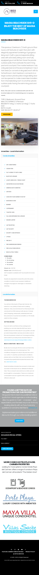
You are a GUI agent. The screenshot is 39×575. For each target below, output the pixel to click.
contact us (32, 408)
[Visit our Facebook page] (15, 550)
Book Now (6, 114)
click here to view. (11, 362)
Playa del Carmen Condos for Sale (12, 551)
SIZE (2, 110)
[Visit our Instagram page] (11, 550)
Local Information (9, 294)
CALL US (7, 2)
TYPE (3, 99)
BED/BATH (5, 104)
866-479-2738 (10, 3)
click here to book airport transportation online (17, 340)
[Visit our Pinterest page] (18, 550)
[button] (20, 143)
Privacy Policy (30, 551)
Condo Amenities (9, 156)
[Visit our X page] (25, 550)
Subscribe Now (7, 448)
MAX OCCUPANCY (8, 102)
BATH (3, 108)
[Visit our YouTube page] (22, 550)
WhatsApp (24, 2)
